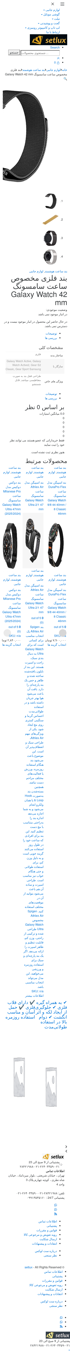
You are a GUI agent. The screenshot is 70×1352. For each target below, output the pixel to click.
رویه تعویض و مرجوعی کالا (40, 1234)
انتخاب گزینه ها (11, 644)
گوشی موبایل (51, 14)
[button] (65, 78)
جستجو (14, 52)
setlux (28, 1267)
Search (55, 47)
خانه (64, 70)
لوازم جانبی (53, 10)
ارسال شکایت (48, 1239)
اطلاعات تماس (47, 1221)
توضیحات (51, 333)
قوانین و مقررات (46, 1230)
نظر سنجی (50, 1255)
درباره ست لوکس (46, 1251)
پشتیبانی (52, 1226)
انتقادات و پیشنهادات (44, 1243)
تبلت (57, 18)
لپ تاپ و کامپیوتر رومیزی (43, 27)
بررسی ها (51, 338)
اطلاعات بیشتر (34, 995)
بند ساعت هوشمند (33, 70)
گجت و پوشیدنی (50, 23)
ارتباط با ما (53, 32)
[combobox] (40, 53)
